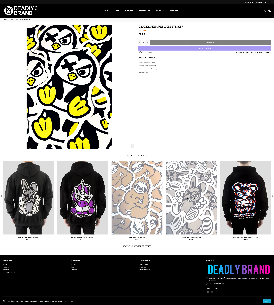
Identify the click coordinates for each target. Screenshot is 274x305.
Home (105, 11)
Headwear (160, 11)
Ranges (116, 11)
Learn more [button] (69, 301)
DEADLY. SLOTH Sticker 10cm (137, 237)
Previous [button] (1, 196)
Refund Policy (143, 264)
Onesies (6, 270)
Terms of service (144, 270)
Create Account (256, 2)
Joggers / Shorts (9, 272)
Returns (73, 267)
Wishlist (267, 2)
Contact (74, 270)
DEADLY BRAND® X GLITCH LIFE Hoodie (245, 237)
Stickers (174, 11)
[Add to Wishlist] (52, 170)
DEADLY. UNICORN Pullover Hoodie (83, 237)
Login (247, 2)
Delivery (74, 264)
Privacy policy (143, 267)
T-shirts (5, 264)
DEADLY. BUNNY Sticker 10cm (191, 237)
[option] (27, 202)
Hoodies (6, 267)
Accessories (144, 11)
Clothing (129, 11)
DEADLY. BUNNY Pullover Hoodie (28, 237)
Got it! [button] (267, 301)
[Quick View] (52, 166)
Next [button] (272, 196)
